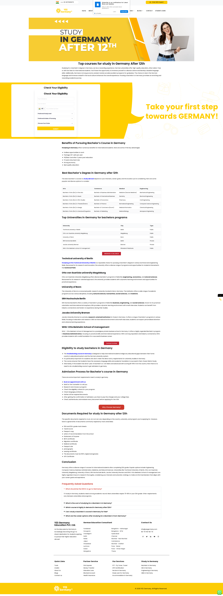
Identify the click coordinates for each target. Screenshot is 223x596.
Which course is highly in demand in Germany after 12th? (88, 507)
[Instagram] (158, 536)
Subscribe (124, 11)
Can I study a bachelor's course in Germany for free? (87, 512)
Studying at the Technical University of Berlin (78, 263)
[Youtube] (154, 536)
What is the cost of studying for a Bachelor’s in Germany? (89, 503)
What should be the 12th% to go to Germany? (84, 489)
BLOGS (139, 11)
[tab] (111, 489)
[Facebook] (143, 536)
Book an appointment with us (75, 382)
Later (114, 11)
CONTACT (149, 11)
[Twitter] (146, 536)
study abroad (89, 179)
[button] (156, 2)
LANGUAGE (129, 11)
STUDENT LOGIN (160, 11)
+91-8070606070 (68, 2)
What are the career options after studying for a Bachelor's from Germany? (96, 516)
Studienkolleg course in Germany (79, 354)
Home (84, 11)
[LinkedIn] (150, 536)
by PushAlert (98, 13)
